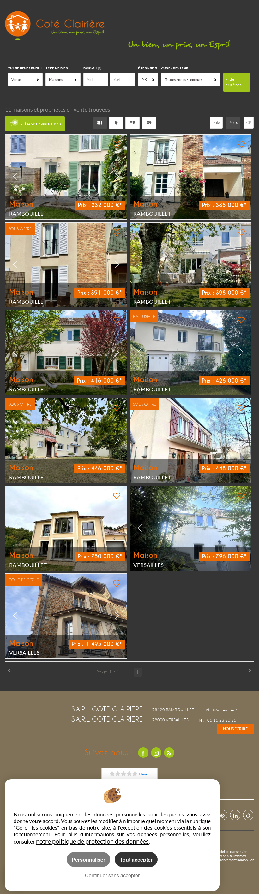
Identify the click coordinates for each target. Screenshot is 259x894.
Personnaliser (88, 859)
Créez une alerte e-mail (41, 123)
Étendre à (147, 68)
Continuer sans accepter (112, 875)
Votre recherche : (25, 68)
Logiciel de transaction (230, 852)
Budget (90, 68)
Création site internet (229, 856)
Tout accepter (136, 859)
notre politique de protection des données (92, 841)
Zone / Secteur (174, 68)
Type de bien (56, 68)
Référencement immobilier (233, 860)
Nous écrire (235, 729)
